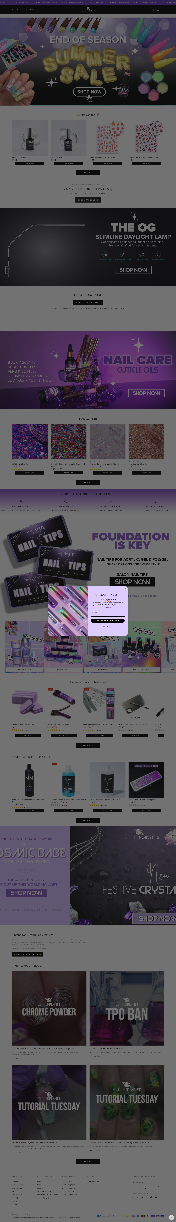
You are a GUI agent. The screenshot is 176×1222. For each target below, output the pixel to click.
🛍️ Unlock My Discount (108, 620)
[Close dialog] (125, 588)
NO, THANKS (108, 626)
